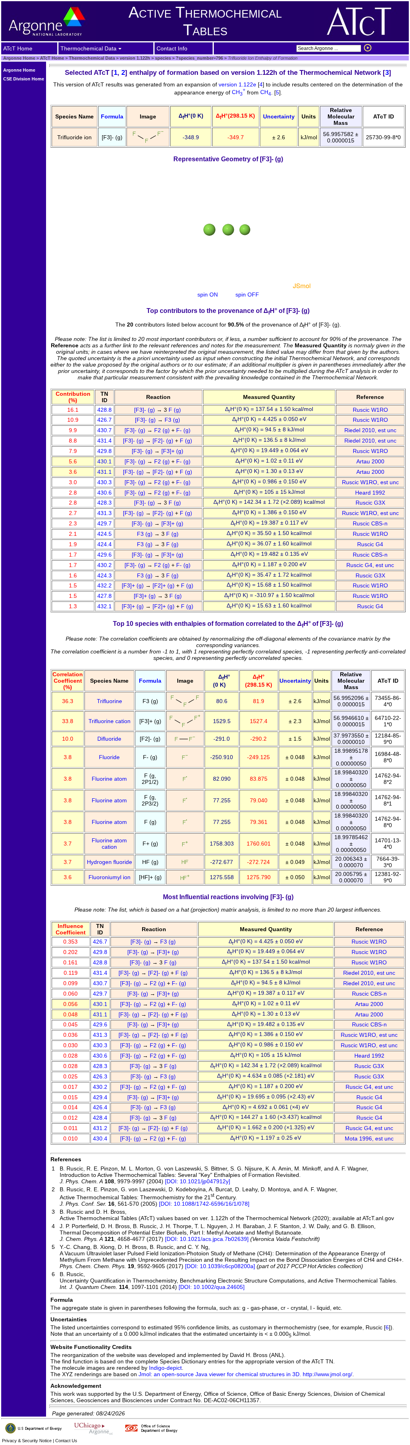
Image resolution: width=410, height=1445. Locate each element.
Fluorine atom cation (109, 843)
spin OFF (247, 294)
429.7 (104, 523)
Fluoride (109, 757)
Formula (112, 116)
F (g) (176, 410)
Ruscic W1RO (370, 410)
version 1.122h (134, 58)
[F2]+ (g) (164, 585)
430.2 (104, 565)
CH (238, 92)
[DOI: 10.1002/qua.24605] (212, 1287)
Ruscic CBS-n (370, 523)
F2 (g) (162, 430)
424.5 (104, 534)
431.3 (104, 513)
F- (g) (184, 430)
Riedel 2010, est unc (370, 430)
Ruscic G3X (370, 502)
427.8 (104, 596)
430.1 (104, 461)
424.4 (104, 544)
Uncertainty (279, 116)
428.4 (100, 1117)
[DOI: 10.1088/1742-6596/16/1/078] (204, 1203)
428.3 (104, 502)
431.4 (104, 440)
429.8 (104, 451)
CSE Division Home (23, 78)
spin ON (207, 294)
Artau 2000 (370, 461)
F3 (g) (173, 420)
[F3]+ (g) (173, 451)
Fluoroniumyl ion (109, 877)
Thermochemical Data (92, 58)
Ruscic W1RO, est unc (370, 482)
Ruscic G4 (370, 544)
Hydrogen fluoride (109, 862)
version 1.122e (238, 84)
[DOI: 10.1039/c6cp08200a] (220, 1266)
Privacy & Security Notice (27, 1440)
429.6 (104, 554)
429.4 (100, 1097)
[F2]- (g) (164, 440)
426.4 (100, 1107)
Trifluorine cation (109, 721)
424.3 (104, 575)
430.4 (100, 1138)
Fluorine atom (109, 779)
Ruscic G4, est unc (370, 565)
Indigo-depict (165, 1368)
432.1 (104, 606)
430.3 (104, 482)
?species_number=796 (199, 58)
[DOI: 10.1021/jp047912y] (197, 1181)
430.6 (104, 492)
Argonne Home (19, 58)
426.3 (100, 1076)
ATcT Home (52, 58)
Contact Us (66, 1440)
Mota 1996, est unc (369, 1138)
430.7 (104, 430)
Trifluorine (109, 701)
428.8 (104, 410)
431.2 (100, 1128)
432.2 (104, 585)
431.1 (104, 472)
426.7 (104, 420)
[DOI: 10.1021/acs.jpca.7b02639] (207, 1239)
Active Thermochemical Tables (205, 21)
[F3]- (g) (145, 410)
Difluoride (109, 739)
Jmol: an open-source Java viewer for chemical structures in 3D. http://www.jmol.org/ (245, 1374)
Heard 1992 (370, 492)
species (162, 58)
